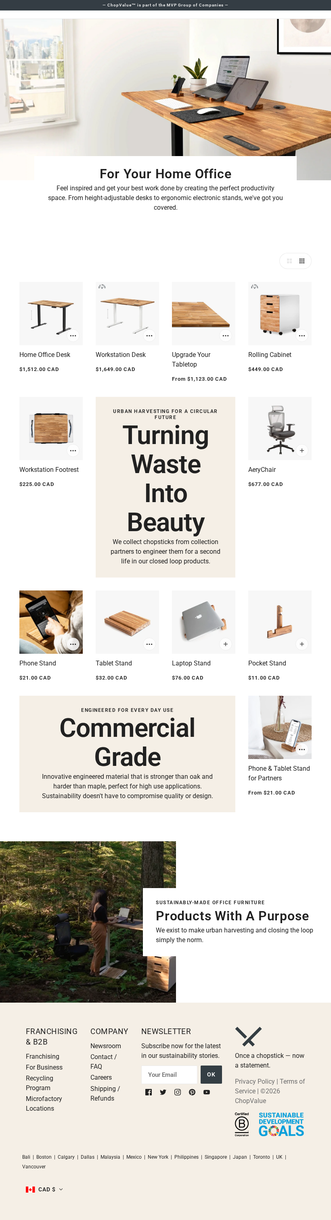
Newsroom (105, 1046)
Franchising (42, 1056)
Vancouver (34, 1167)
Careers (101, 1077)
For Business (44, 1067)
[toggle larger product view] (287, 261)
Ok (211, 1074)
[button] (44, 1189)
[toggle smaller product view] (303, 261)
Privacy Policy (255, 1081)
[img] (149, 1091)
